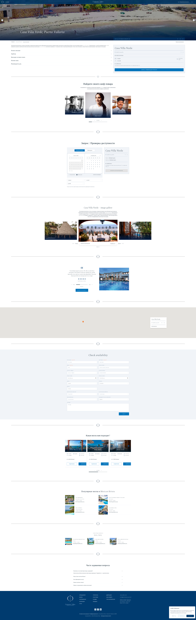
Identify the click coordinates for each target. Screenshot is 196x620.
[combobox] (184, 2)
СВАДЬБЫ (95, 601)
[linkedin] (101, 609)
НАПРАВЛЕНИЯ (82, 599)
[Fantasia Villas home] (2, 2)
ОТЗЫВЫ (95, 599)
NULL (96, 535)
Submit (124, 413)
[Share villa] (164, 323)
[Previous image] (2, 20)
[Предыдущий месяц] (69, 155)
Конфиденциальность (94, 613)
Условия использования (84, 613)
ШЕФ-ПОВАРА (109, 597)
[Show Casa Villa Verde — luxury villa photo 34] (61, 231)
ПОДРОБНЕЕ (72, 463)
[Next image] (194, 20)
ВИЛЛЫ (81, 597)
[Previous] (94, 120)
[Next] (101, 120)
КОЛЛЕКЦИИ (82, 601)
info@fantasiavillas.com (125, 597)
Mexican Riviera (19, 41)
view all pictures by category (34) (122, 38)
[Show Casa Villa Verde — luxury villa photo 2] (135, 231)
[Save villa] (162, 323)
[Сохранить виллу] (181, 52)
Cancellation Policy (102, 613)
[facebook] (98, 609)
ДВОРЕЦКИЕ (109, 595)
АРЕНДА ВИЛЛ (82, 595)
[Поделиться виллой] (183, 52)
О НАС (80, 603)
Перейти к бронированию (116, 170)
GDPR (115, 613)
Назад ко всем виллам (180, 41)
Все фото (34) (113, 243)
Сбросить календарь (97, 174)
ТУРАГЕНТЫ (95, 595)
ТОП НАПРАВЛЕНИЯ (110, 599)
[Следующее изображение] (84, 446)
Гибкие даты (89, 150)
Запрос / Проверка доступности (149, 69)
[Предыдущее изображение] (67, 446)
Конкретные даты (79, 150)
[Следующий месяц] (100, 155)
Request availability (82, 290)
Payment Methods (110, 613)
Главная (12, 41)
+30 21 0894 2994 (123, 595)
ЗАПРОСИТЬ (83, 463)
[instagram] (95, 609)
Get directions (154, 326)
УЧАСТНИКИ (95, 597)
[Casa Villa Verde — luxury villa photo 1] (98, 231)
